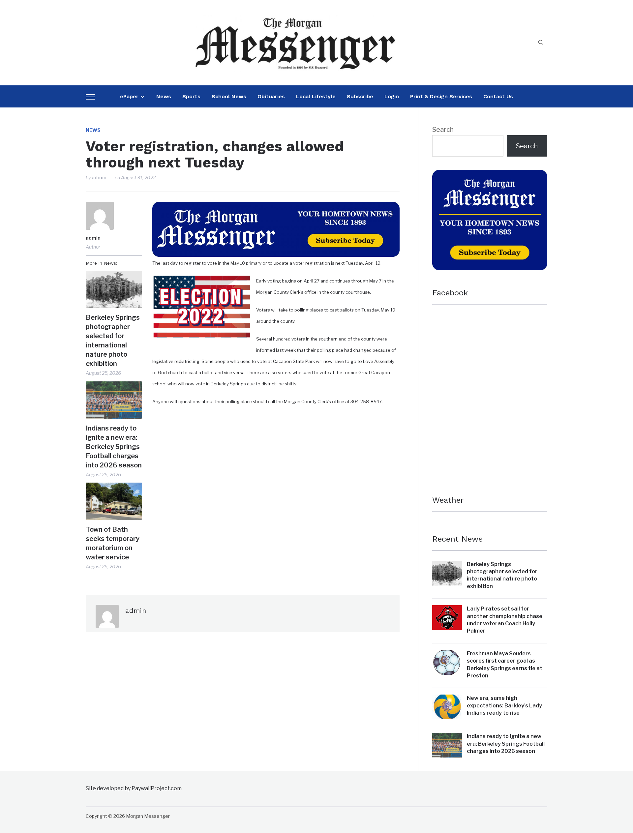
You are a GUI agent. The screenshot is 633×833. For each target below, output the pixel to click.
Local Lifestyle (316, 96)
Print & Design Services (441, 96)
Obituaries (271, 96)
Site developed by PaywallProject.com (134, 788)
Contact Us (498, 96)
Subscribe (360, 96)
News (163, 96)
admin (99, 177)
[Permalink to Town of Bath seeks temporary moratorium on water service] (114, 501)
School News (229, 96)
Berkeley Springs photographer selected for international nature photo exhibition (113, 340)
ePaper (129, 96)
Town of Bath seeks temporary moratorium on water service (112, 543)
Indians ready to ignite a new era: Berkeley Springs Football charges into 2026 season (114, 446)
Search (443, 130)
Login (391, 96)
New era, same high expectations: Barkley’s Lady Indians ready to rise (504, 705)
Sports (191, 96)
